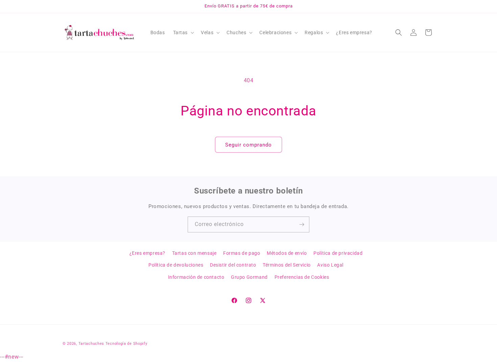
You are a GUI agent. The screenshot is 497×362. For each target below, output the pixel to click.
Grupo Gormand (249, 277)
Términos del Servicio (287, 265)
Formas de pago (241, 253)
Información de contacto (196, 277)
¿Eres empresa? (147, 253)
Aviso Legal (330, 265)
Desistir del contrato (233, 265)
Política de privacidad (337, 253)
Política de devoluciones (175, 265)
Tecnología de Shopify (126, 343)
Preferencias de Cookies (302, 277)
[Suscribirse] (301, 224)
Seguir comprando (248, 145)
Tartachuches (91, 343)
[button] (183, 32)
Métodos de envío (287, 253)
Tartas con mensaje (194, 253)
